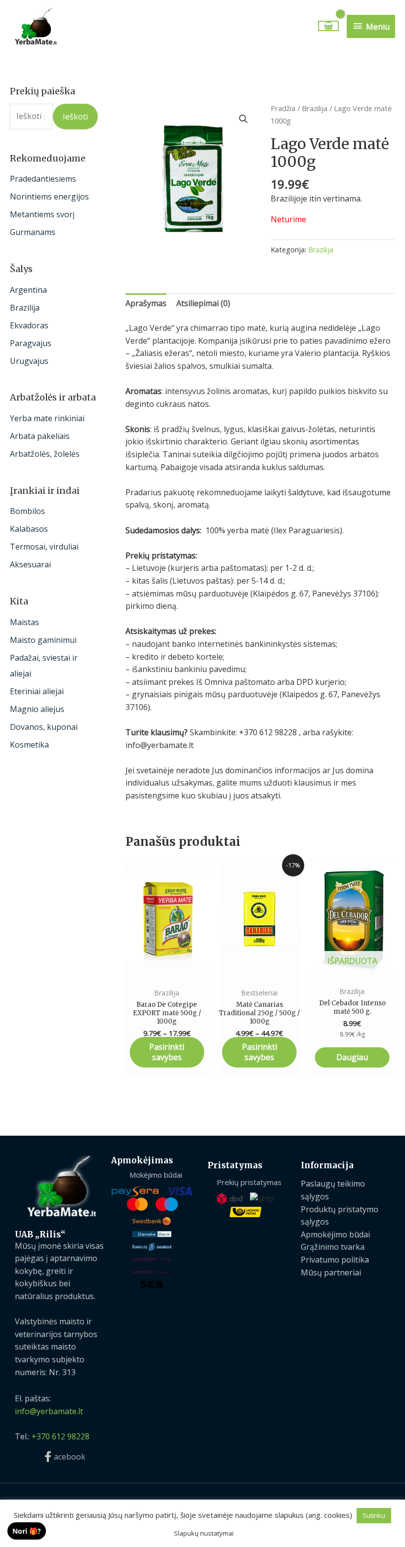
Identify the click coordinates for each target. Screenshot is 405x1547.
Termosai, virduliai (44, 546)
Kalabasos (29, 528)
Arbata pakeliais (40, 436)
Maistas (24, 622)
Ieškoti (75, 116)
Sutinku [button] (374, 1515)
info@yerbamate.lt (49, 1411)
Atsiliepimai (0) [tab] (203, 303)
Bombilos (27, 511)
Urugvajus (29, 361)
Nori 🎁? (26, 1531)
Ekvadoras (29, 325)
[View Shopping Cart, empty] (328, 26)
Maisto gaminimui (43, 640)
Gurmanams (32, 232)
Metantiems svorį (42, 214)
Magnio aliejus (37, 709)
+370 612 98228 (60, 1436)
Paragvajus (30, 343)
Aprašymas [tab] (145, 303)
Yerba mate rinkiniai (47, 418)
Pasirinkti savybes (166, 1052)
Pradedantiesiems (43, 178)
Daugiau (352, 1057)
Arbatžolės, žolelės (45, 453)
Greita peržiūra (167, 971)
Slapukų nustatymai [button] (204, 1533)
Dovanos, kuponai (44, 726)
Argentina (28, 289)
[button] (243, 119)
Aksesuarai (30, 564)
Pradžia (283, 108)
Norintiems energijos (49, 196)
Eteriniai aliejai (37, 691)
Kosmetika (29, 744)
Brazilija (25, 307)
